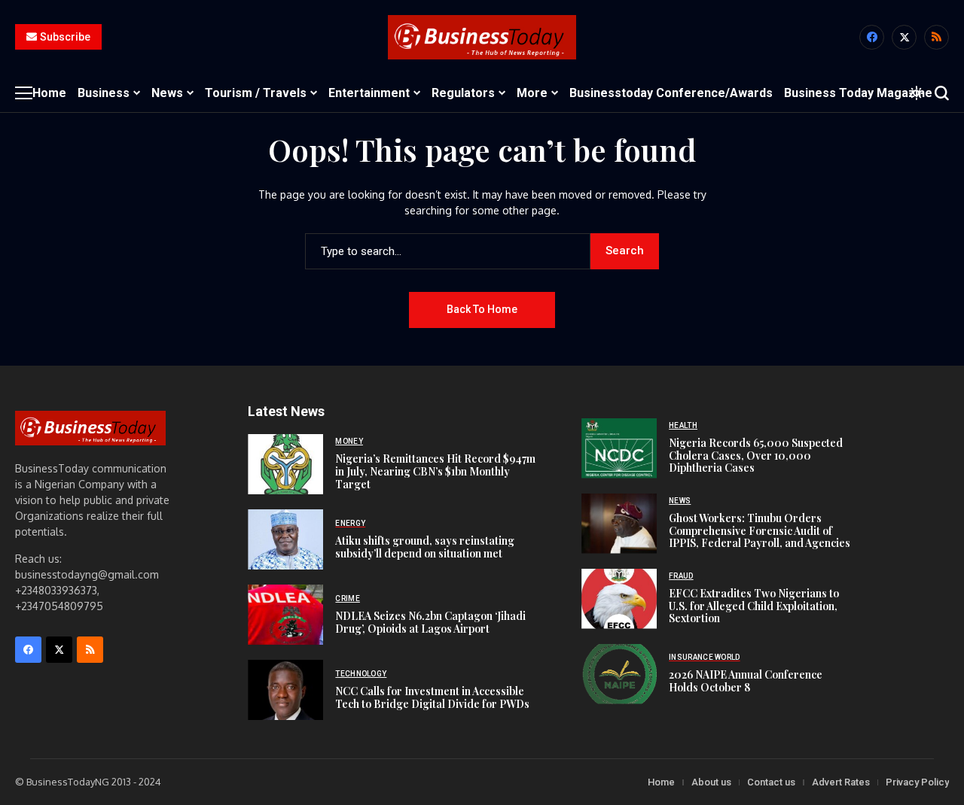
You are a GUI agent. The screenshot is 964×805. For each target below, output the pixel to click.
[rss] (936, 37)
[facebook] (871, 37)
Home (661, 782)
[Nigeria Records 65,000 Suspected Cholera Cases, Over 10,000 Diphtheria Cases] (619, 448)
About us (711, 782)
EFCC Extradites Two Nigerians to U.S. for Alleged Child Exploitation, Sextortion (754, 606)
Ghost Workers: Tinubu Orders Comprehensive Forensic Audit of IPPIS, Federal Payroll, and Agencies (759, 531)
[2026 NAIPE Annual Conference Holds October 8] (619, 674)
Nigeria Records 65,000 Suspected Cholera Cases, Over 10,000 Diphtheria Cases (756, 455)
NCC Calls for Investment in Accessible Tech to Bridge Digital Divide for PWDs (432, 697)
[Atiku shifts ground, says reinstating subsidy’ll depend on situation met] (285, 539)
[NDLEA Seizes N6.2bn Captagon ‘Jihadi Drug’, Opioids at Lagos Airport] (285, 615)
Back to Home (482, 309)
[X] (904, 37)
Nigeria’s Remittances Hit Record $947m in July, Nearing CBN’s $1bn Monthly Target (435, 471)
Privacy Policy (917, 782)
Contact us (771, 782)
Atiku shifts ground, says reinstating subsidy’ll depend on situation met (424, 546)
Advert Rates (841, 782)
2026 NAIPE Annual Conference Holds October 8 (745, 680)
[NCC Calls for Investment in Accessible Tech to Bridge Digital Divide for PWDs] (285, 690)
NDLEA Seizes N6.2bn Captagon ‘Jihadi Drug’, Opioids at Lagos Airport (430, 622)
